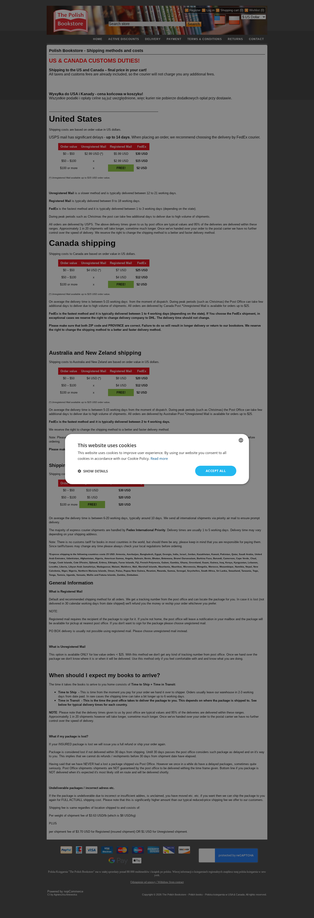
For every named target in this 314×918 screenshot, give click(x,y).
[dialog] (157, 459)
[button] (93, 470)
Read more (159, 458)
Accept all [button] (216, 471)
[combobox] (241, 440)
